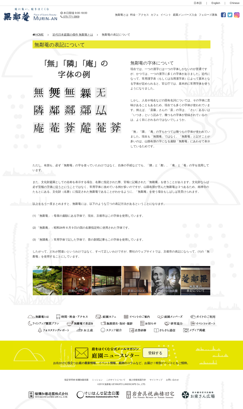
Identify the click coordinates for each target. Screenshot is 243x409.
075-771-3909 (71, 16)
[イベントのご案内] (136, 316)
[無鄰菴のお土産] (84, 330)
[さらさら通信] (164, 330)
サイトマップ (156, 379)
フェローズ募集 (208, 14)
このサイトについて (115, 379)
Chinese (234, 3)
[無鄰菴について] (38, 316)
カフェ (155, 14)
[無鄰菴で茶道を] (80, 323)
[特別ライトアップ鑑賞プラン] (44, 323)
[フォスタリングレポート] (53, 330)
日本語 (198, 3)
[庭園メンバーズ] (170, 316)
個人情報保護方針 (137, 379)
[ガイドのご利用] (203, 316)
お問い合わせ (172, 379)
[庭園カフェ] (106, 316)
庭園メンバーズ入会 (185, 14)
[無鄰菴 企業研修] (138, 330)
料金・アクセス (139, 14)
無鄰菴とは (121, 14)
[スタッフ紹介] (111, 330)
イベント (165, 14)
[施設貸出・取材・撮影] (116, 323)
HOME (39, 34)
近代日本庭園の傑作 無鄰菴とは (72, 34)
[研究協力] (173, 323)
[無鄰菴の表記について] (195, 280)
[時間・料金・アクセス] (72, 316)
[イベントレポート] (202, 323)
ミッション (97, 379)
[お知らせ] (148, 323)
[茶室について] (136, 280)
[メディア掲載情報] (194, 330)
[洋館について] (77, 280)
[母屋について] (107, 280)
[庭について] (47, 280)
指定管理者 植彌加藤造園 (76, 379)
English (216, 3)
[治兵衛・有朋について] (166, 280)
